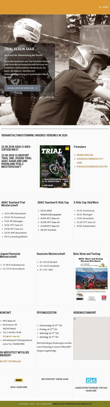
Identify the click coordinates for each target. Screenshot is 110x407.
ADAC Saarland (18, 387)
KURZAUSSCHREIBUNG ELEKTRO (92, 166)
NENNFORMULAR (85, 155)
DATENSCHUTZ (84, 404)
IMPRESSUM (71, 404)
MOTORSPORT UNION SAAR (55, 379)
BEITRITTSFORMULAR (10, 361)
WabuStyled (58, 404)
